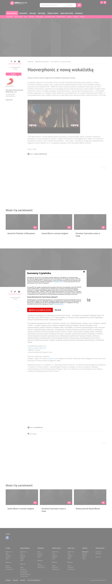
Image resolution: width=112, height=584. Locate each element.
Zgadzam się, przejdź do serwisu (40, 310)
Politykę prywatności (57, 281)
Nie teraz (58, 310)
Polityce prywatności (58, 304)
